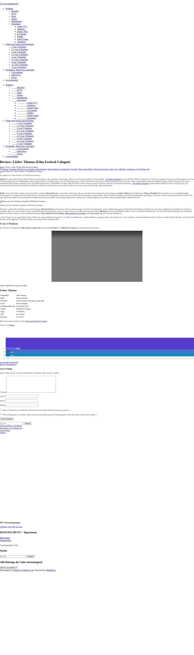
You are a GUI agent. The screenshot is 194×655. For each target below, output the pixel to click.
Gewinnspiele (12, 80)
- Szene (17, 154)
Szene (14, 77)
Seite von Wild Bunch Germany (36, 321)
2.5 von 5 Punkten (19, 54)
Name (2, 396)
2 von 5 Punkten (18, 52)
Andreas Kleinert (53, 169)
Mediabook (16, 21)
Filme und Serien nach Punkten (20, 44)
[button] (13, 348)
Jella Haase (122, 169)
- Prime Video (28, 115)
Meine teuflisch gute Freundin (75, 213)
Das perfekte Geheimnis (141, 183)
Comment (3, 392)
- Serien (17, 95)
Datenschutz (5, 540)
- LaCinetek (27, 110)
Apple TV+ (22, 26)
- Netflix (25, 113)
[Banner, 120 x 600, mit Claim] (11, 527)
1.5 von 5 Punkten (19, 49)
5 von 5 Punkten (18, 67)
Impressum (5, 538)
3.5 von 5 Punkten (19, 59)
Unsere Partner (5, 431)
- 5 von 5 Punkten (21, 143)
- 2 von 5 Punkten (21, 128)
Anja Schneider (65, 169)
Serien (14, 19)
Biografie (74, 169)
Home (2, 167)
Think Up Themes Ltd (23, 570)
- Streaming (18, 100)
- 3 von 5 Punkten (21, 133)
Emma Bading (88, 169)
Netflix (20, 36)
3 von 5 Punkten (18, 57)
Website (2, 405)
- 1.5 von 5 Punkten (22, 126)
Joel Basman (131, 169)
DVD (13, 13)
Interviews (16, 75)
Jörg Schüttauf (141, 169)
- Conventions (20, 149)
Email (2, 401)
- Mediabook (19, 97)
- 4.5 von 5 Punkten (22, 141)
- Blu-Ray (18, 87)
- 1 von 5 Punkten (21, 123)
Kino (13, 16)
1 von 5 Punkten (18, 47)
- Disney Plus (27, 108)
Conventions (17, 72)
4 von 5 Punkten (18, 62)
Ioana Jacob (114, 169)
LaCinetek (21, 34)
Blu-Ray (15, 11)
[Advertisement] (18, 476)
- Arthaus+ (26, 105)
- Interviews (19, 151)
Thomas (5, 169)
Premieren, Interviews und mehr (20, 70)
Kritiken (9, 8)
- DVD (16, 90)
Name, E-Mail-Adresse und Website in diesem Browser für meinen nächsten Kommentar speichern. (36, 410)
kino (148, 169)
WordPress (51, 570)
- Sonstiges (26, 118)
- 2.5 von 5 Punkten (22, 131)
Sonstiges (21, 42)
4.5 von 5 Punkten (19, 65)
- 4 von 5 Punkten (21, 138)
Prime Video (22, 39)
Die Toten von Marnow (114, 179)
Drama (80, 169)
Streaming (15, 24)
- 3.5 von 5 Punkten (22, 136)
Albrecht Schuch (41, 169)
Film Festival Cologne (101, 169)
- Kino (16, 92)
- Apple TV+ (27, 103)
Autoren (3, 433)
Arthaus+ (21, 29)
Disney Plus (22, 31)
